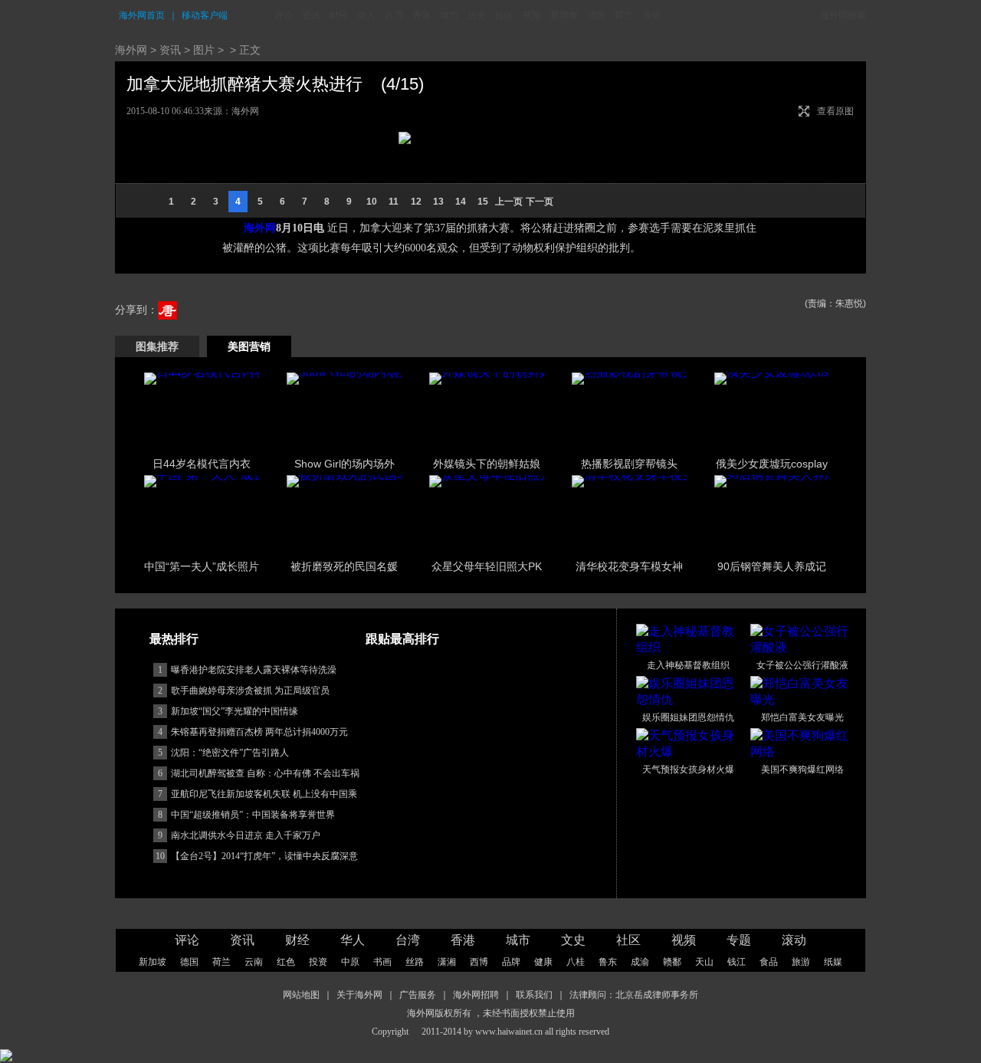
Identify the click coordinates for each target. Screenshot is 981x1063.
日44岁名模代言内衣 (202, 464)
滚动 (651, 15)
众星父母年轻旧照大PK (486, 566)
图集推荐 (157, 346)
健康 (543, 961)
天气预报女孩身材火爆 (688, 769)
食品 (769, 961)
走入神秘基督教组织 (688, 665)
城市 (449, 15)
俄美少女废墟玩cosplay (772, 464)
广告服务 (417, 994)
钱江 (736, 961)
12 (416, 201)
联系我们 (534, 994)
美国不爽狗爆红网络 (802, 769)
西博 (479, 961)
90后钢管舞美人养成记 (771, 566)
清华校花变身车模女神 (629, 566)
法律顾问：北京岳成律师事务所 (633, 994)
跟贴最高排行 (402, 638)
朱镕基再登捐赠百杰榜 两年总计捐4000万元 (259, 732)
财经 (339, 15)
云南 (253, 961)
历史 (477, 15)
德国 (596, 15)
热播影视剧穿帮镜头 (629, 464)
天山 (704, 961)
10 (371, 201)
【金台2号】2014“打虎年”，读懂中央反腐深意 (264, 856)
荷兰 (624, 15)
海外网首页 (142, 15)
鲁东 (608, 961)
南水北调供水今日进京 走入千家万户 (245, 835)
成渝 (640, 961)
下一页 (539, 201)
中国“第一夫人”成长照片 (201, 566)
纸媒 (833, 961)
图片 (204, 50)
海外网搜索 (843, 15)
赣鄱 (672, 961)
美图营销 (249, 346)
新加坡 (564, 15)
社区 (504, 15)
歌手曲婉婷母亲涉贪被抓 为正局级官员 (250, 690)
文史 (573, 940)
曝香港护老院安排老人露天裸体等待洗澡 (253, 669)
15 (482, 201)
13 (438, 201)
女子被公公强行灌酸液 (802, 665)
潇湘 (447, 961)
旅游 (801, 961)
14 (460, 201)
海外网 (131, 50)
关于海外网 (359, 994)
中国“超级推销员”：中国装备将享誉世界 (253, 814)
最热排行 (173, 638)
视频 (532, 15)
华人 (366, 15)
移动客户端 (205, 15)
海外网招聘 (476, 994)
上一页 (509, 201)
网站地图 (301, 994)
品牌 (511, 961)
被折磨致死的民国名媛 (344, 566)
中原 (350, 961)
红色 (286, 961)
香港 (421, 15)
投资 (318, 961)
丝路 (414, 961)
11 (394, 201)
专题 (739, 940)
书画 (382, 961)
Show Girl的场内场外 (344, 464)
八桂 (575, 961)
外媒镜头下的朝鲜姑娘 (486, 464)
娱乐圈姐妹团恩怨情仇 (688, 717)
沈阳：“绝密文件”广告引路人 (230, 752)
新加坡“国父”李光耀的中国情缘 (234, 711)
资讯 (311, 15)
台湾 (394, 15)
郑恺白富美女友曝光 (802, 717)
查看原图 (835, 111)
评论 (283, 15)
